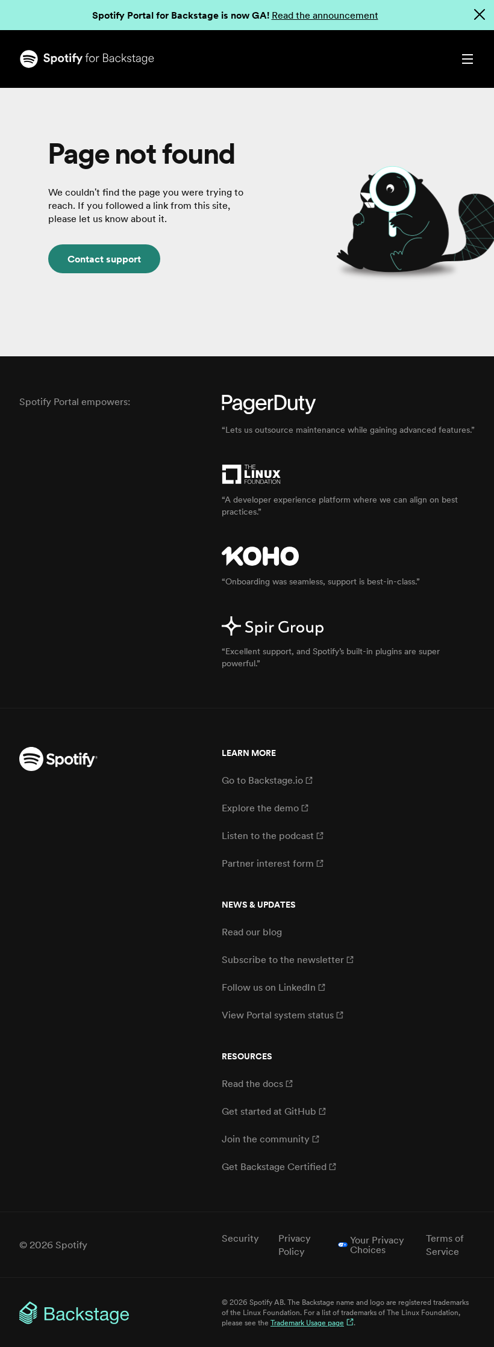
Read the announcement (325, 15)
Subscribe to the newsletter (283, 959)
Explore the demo (260, 807)
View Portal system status (278, 1014)
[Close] (479, 14)
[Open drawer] (467, 59)
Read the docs (252, 1083)
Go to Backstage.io (262, 780)
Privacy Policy (294, 1244)
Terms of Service (445, 1244)
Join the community (266, 1138)
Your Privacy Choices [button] (377, 1244)
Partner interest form (268, 863)
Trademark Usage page (307, 1323)
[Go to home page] (133, 59)
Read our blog (252, 931)
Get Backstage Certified (274, 1166)
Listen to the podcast (268, 835)
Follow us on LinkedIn (269, 987)
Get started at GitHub (269, 1111)
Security (240, 1238)
